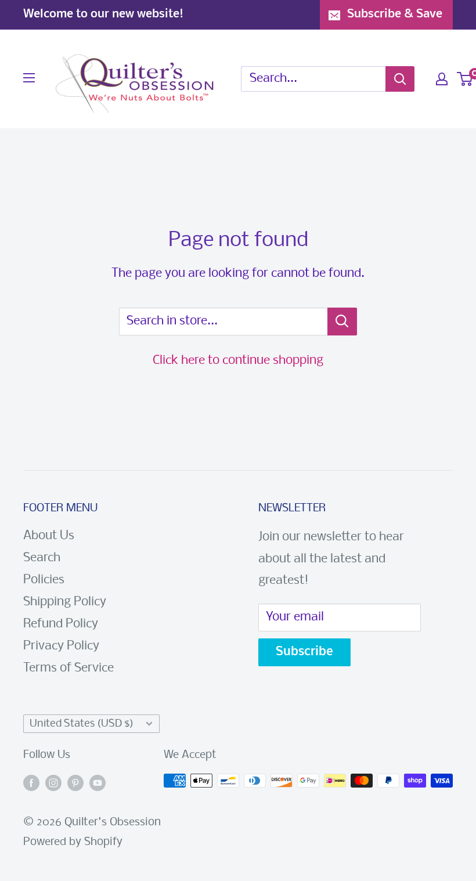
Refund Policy (60, 624)
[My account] (442, 79)
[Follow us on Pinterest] (75, 783)
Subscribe (304, 652)
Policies (43, 580)
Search (41, 558)
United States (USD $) (82, 724)
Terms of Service (68, 668)
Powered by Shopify (72, 842)
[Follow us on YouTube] (97, 783)
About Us (48, 536)
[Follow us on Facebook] (31, 783)
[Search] (399, 79)
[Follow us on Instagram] (53, 783)
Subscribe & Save (394, 14)
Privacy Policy (61, 646)
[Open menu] (29, 77)
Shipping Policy (64, 602)
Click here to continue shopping (238, 360)
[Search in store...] (342, 321)
